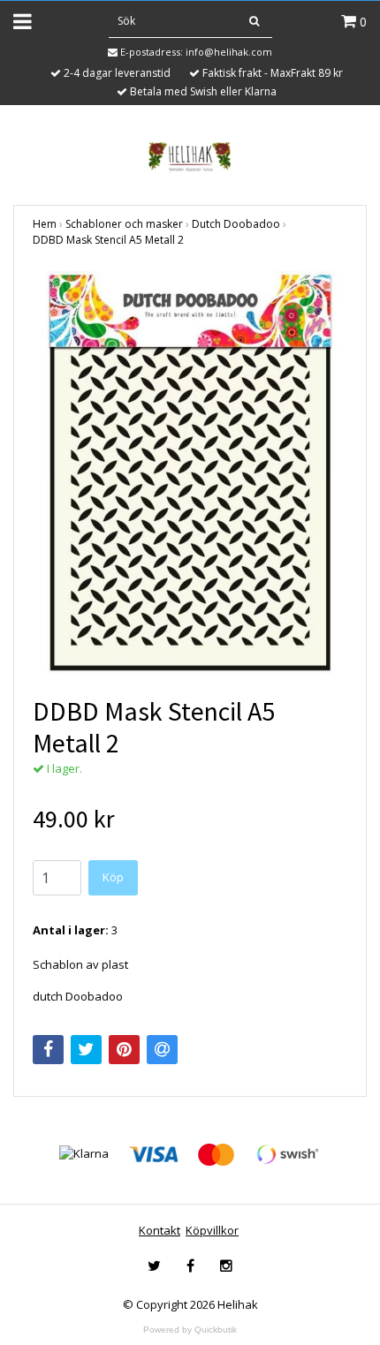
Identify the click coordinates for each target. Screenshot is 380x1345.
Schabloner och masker (124, 223)
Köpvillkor (212, 1230)
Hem (45, 223)
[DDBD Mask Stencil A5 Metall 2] (190, 472)
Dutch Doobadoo (236, 223)
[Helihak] (189, 156)
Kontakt (159, 1230)
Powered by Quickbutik (190, 1329)
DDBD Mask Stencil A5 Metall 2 (108, 239)
